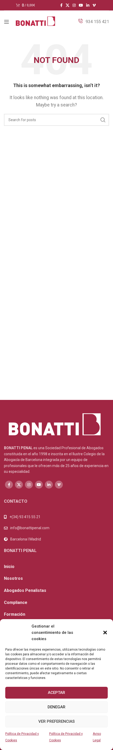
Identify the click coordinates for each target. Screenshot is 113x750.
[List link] (56, 528)
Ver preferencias (56, 721)
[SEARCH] (103, 120)
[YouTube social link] (81, 5)
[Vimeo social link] (94, 5)
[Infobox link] (93, 21)
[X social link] (67, 5)
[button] (105, 632)
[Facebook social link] (61, 5)
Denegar (56, 707)
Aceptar (56, 692)
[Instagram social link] (74, 5)
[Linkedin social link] (88, 5)
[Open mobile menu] (6, 22)
